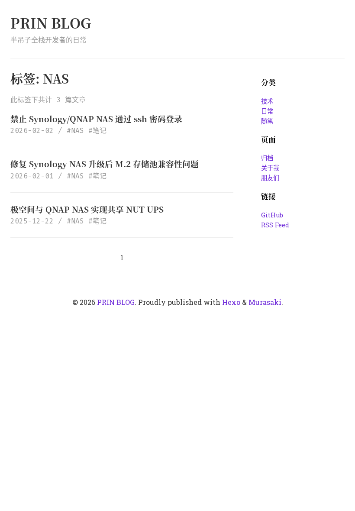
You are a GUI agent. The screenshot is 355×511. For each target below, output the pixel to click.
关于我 (270, 168)
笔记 (99, 130)
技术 (267, 101)
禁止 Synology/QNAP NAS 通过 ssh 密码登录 (96, 118)
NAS (77, 130)
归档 (267, 158)
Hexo (231, 302)
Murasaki (264, 302)
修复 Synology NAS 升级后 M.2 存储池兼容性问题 (104, 163)
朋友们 (270, 178)
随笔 (267, 121)
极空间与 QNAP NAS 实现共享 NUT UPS (87, 209)
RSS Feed (275, 225)
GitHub (272, 215)
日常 (267, 111)
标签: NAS (39, 78)
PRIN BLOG (50, 22)
